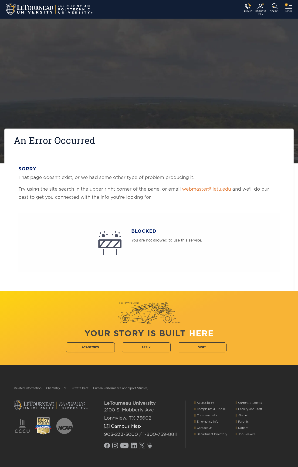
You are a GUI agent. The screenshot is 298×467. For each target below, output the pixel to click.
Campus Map (125, 426)
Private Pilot (79, 388)
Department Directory (212, 434)
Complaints (204, 409)
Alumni (242, 415)
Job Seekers (246, 434)
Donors (243, 428)
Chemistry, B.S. (56, 388)
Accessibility (205, 402)
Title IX (221, 409)
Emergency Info (207, 421)
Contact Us (204, 428)
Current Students (250, 402)
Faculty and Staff (250, 409)
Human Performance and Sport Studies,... (121, 388)
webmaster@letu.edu (206, 189)
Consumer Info (207, 415)
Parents (243, 421)
